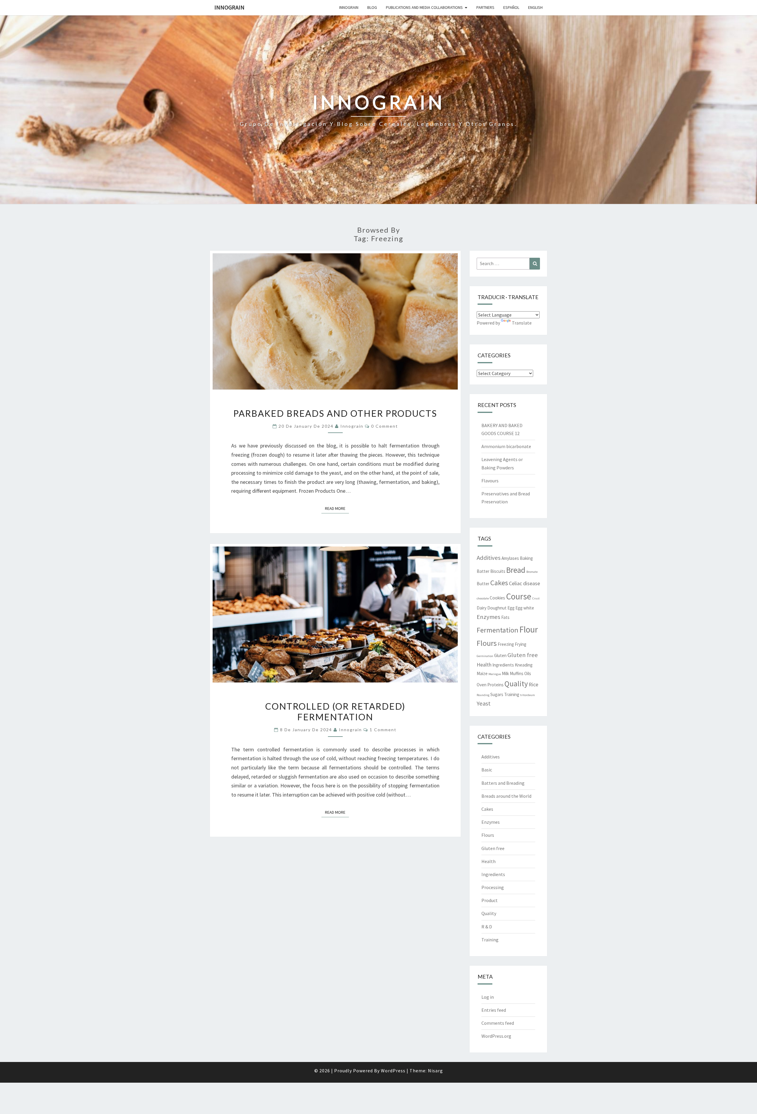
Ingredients (503, 665)
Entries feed (493, 1010)
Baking (526, 558)
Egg (511, 608)
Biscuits (497, 571)
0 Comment (384, 426)
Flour (528, 629)
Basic (486, 770)
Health (484, 664)
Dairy (481, 608)
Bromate (532, 572)
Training (511, 694)
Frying (520, 644)
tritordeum (527, 695)
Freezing (506, 644)
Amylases (510, 558)
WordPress (393, 1071)
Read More (337, 508)
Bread (515, 570)
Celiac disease (524, 583)
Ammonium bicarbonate (506, 446)
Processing (492, 887)
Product (489, 900)
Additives (489, 558)
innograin (351, 426)
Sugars (496, 694)
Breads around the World (506, 796)
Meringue (495, 674)
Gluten (500, 655)
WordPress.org (496, 1036)
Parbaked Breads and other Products (335, 413)
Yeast (484, 703)
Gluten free (522, 655)
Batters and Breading (503, 783)
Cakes (499, 582)
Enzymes (488, 617)
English (535, 7)
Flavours (490, 481)
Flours (487, 643)
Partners (485, 7)
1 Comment (383, 729)
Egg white (524, 608)
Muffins (516, 673)
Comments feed (497, 1023)
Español (511, 7)
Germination (485, 656)
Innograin (229, 7)
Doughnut (497, 608)
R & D (486, 927)
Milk (505, 673)
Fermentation (497, 630)
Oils (527, 673)
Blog (372, 7)
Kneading (524, 665)
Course (518, 596)
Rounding (483, 695)
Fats (505, 617)
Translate (522, 323)
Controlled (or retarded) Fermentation (335, 711)
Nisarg (435, 1071)
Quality (516, 683)
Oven (481, 684)
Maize (482, 673)
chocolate (483, 598)
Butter (483, 583)
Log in (487, 997)
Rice (533, 684)
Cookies (497, 598)
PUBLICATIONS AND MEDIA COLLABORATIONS (424, 7)
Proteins (495, 684)
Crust (536, 598)
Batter (483, 571)
